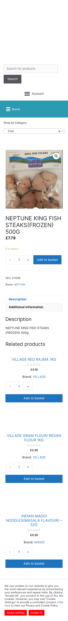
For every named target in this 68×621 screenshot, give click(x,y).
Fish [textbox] (33, 131)
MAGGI (39, 542)
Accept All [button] (36, 612)
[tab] (34, 299)
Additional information (26, 307)
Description (17, 299)
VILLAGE (39, 377)
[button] (34, 94)
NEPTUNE (19, 284)
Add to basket (47, 260)
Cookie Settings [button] (16, 612)
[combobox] (34, 131)
